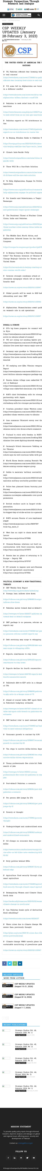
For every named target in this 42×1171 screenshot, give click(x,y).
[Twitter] (9, 963)
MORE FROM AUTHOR (14, 978)
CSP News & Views (14, 20)
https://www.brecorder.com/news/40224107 (21, 918)
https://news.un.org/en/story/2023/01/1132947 (22, 287)
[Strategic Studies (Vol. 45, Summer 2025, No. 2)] (6, 1048)
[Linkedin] (20, 963)
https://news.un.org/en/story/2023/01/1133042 (22, 302)
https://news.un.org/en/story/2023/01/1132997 (22, 316)
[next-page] (7, 1018)
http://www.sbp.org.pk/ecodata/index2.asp (21, 590)
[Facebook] (4, 963)
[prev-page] (3, 1018)
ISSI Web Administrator (12, 39)
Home (4, 20)
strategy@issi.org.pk (25, 1143)
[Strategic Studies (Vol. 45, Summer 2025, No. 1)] (6, 1062)
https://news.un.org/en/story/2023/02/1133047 (22, 950)
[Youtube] (34, 1158)
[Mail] (21, 1158)
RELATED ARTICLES (13, 975)
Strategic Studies (21, 1035)
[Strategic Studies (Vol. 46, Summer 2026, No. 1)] (6, 1034)
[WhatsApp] (15, 963)
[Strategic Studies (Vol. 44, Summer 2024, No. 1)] (6, 1090)
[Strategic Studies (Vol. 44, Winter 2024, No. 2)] (6, 1076)
